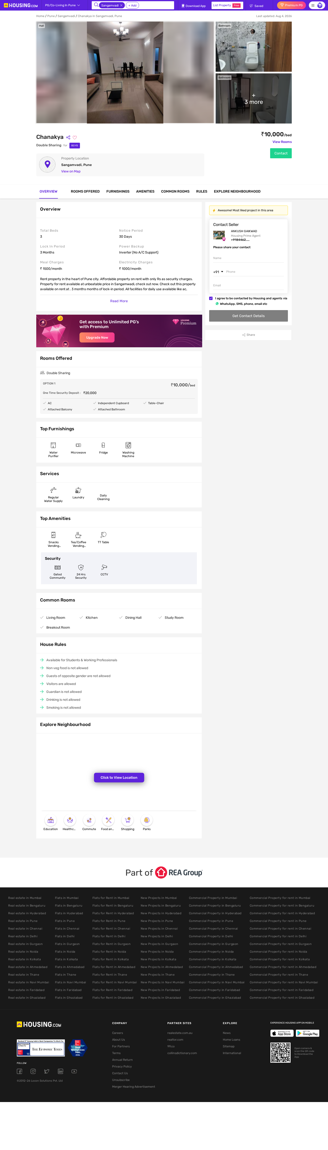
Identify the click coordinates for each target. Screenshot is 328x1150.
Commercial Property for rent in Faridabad (282, 990)
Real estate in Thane (23, 974)
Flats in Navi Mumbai (70, 982)
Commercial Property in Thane (212, 974)
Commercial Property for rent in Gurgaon (281, 944)
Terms (116, 1053)
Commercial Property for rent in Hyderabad (282, 913)
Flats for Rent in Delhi (109, 936)
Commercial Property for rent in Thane (279, 974)
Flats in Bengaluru (69, 905)
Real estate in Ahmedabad (27, 967)
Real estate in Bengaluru (26, 905)
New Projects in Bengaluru (161, 905)
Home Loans (231, 1039)
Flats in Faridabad (68, 990)
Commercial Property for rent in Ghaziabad (282, 997)
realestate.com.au (180, 1033)
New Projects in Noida (157, 951)
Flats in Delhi (65, 936)
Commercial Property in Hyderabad (215, 913)
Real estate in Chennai (25, 928)
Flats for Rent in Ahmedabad (113, 967)
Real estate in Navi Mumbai (28, 982)
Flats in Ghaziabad (69, 997)
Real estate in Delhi (22, 936)
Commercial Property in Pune (211, 921)
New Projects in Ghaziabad (161, 997)
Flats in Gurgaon (67, 944)
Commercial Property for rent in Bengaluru (282, 905)
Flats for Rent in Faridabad (112, 990)
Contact (281, 153)
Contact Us (120, 1073)
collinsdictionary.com (182, 1053)
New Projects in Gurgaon (159, 944)
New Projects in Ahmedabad (162, 967)
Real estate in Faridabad (26, 990)
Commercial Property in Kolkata (213, 959)
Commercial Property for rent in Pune (278, 921)
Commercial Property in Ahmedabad (216, 967)
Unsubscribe (121, 1080)
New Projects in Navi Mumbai (163, 982)
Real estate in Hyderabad (27, 913)
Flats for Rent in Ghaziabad (113, 997)
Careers (117, 1033)
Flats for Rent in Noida (109, 951)
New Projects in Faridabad (160, 990)
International (232, 1053)
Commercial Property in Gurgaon (213, 944)
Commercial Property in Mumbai (213, 898)
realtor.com (175, 1039)
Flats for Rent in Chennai (111, 928)
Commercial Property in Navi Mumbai (217, 982)
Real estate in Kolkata (24, 959)
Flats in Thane (65, 974)
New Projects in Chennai (159, 928)
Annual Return (122, 1060)
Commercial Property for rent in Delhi (278, 936)
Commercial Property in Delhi (211, 936)
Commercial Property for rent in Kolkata (280, 959)
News (227, 1033)
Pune (51, 16)
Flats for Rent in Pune (109, 921)
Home (40, 16)
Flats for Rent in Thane (109, 974)
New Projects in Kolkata (158, 959)
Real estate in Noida (23, 951)
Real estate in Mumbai (25, 898)
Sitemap (228, 1046)
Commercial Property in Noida (211, 951)
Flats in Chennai (67, 928)
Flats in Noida (65, 951)
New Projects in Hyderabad (161, 913)
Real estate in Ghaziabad (26, 997)
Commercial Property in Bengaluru (215, 905)
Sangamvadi (66, 16)
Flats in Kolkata (66, 959)
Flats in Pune (65, 921)
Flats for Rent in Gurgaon (111, 944)
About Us (118, 1039)
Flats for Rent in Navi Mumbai (114, 982)
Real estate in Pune (23, 921)
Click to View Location (119, 777)
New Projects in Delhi (157, 936)
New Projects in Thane (158, 974)
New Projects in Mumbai (159, 898)
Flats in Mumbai (67, 898)
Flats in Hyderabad (69, 913)
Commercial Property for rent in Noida (278, 951)
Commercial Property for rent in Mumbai (280, 898)
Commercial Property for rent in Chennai (280, 928)
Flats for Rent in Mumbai (110, 898)
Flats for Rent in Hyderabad (113, 913)
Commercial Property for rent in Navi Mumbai (284, 982)
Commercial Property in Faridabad (214, 990)
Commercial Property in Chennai (213, 928)
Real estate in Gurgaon (25, 944)
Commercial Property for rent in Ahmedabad (283, 967)
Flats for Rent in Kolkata (110, 959)
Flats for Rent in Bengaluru (113, 905)
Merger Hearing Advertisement (132, 1086)
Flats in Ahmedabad (70, 967)
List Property (226, 5)
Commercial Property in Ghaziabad (215, 997)
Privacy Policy (122, 1066)
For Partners (121, 1046)
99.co (171, 1046)
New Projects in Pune (157, 921)
